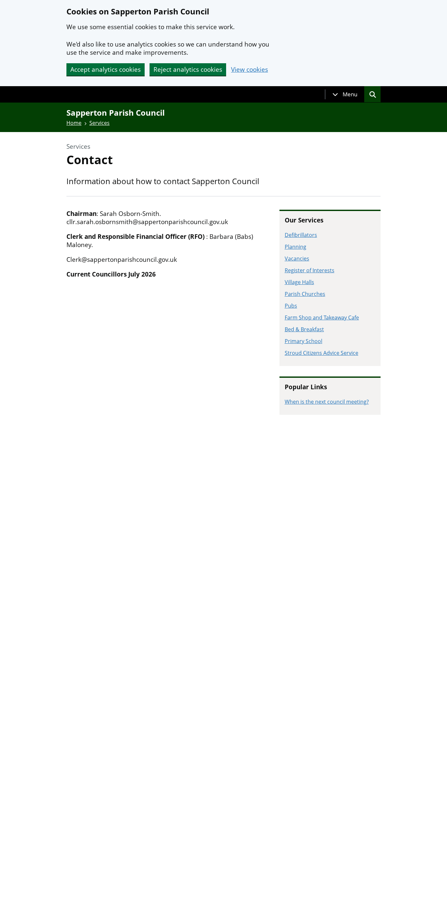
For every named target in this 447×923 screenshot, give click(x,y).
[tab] (345, 94)
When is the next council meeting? (327, 401)
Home (73, 122)
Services (99, 122)
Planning (295, 246)
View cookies (249, 70)
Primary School (303, 341)
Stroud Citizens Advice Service (321, 352)
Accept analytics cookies (105, 69)
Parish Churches (305, 294)
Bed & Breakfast (304, 329)
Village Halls (299, 282)
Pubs (291, 305)
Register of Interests (309, 270)
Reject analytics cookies (187, 69)
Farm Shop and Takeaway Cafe (322, 317)
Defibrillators (301, 235)
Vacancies (297, 258)
